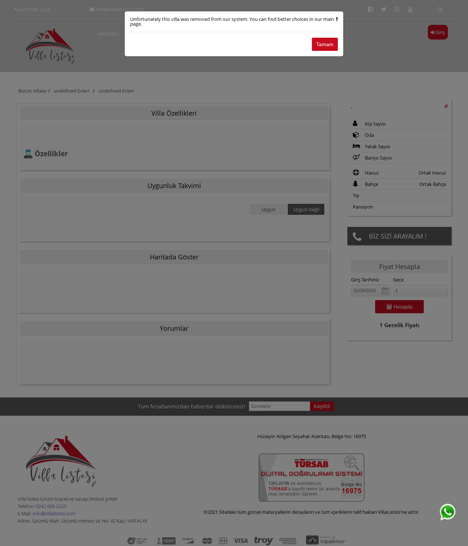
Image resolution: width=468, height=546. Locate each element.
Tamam (324, 44)
